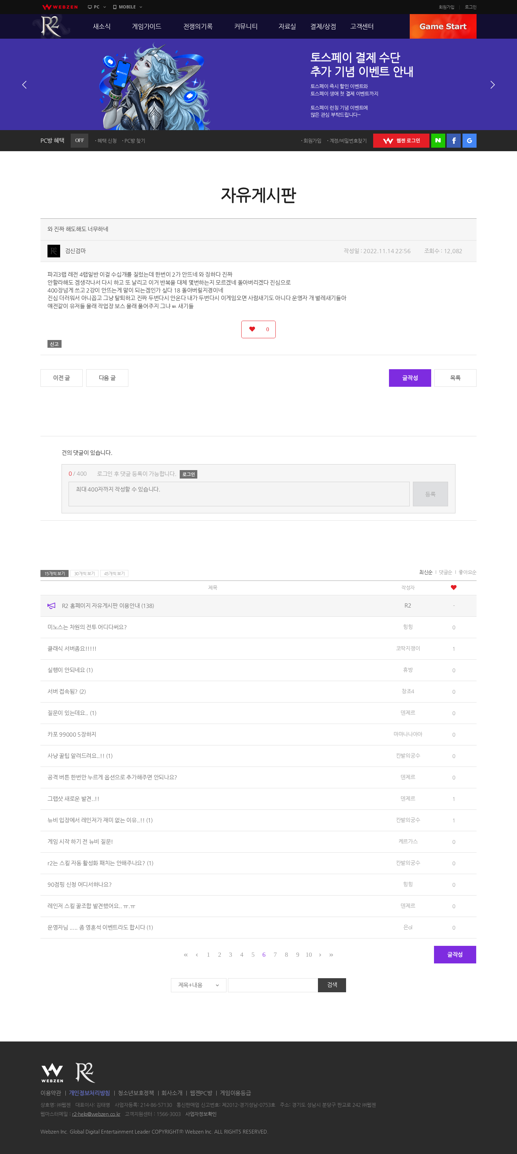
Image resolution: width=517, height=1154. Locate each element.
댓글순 (445, 572)
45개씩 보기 (114, 573)
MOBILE (127, 7)
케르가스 (408, 841)
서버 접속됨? (66, 691)
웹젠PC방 (201, 1093)
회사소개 (171, 1093)
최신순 (426, 572)
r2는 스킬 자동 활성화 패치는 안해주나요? (100, 863)
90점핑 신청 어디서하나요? (79, 884)
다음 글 (107, 377)
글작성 (410, 377)
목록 (455, 377)
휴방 (408, 670)
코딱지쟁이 (408, 648)
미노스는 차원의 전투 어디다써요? (87, 627)
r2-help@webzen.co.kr (96, 1114)
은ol (408, 927)
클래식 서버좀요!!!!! (72, 648)
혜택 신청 (107, 140)
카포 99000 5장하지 (71, 734)
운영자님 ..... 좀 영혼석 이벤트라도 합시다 (100, 927)
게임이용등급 (235, 1093)
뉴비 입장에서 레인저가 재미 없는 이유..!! (100, 820)
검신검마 (75, 251)
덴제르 (408, 713)
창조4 (408, 691)
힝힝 (408, 627)
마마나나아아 (408, 734)
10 (309, 954)
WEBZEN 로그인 (401, 141)
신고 (54, 344)
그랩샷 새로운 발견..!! (73, 798)
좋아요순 (468, 572)
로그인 (471, 7)
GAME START (443, 26)
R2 (51, 26)
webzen (59, 7)
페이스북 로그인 (454, 141)
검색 (332, 984)
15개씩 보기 (54, 573)
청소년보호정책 (136, 1093)
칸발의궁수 (408, 755)
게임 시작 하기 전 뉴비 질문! (80, 841)
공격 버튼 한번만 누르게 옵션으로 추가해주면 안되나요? (112, 777)
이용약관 (50, 1093)
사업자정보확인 (201, 1114)
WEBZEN (52, 1073)
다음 (492, 85)
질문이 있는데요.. (71, 713)
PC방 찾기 (135, 140)
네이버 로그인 (438, 141)
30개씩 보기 (84, 573)
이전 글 (61, 377)
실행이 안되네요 (70, 670)
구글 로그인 (469, 141)
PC (97, 7)
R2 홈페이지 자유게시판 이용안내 (108, 605)
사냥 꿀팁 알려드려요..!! (80, 755)
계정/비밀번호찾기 (348, 140)
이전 (24, 85)
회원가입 (446, 7)
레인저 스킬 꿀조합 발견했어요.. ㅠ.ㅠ (91, 906)
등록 (430, 494)
